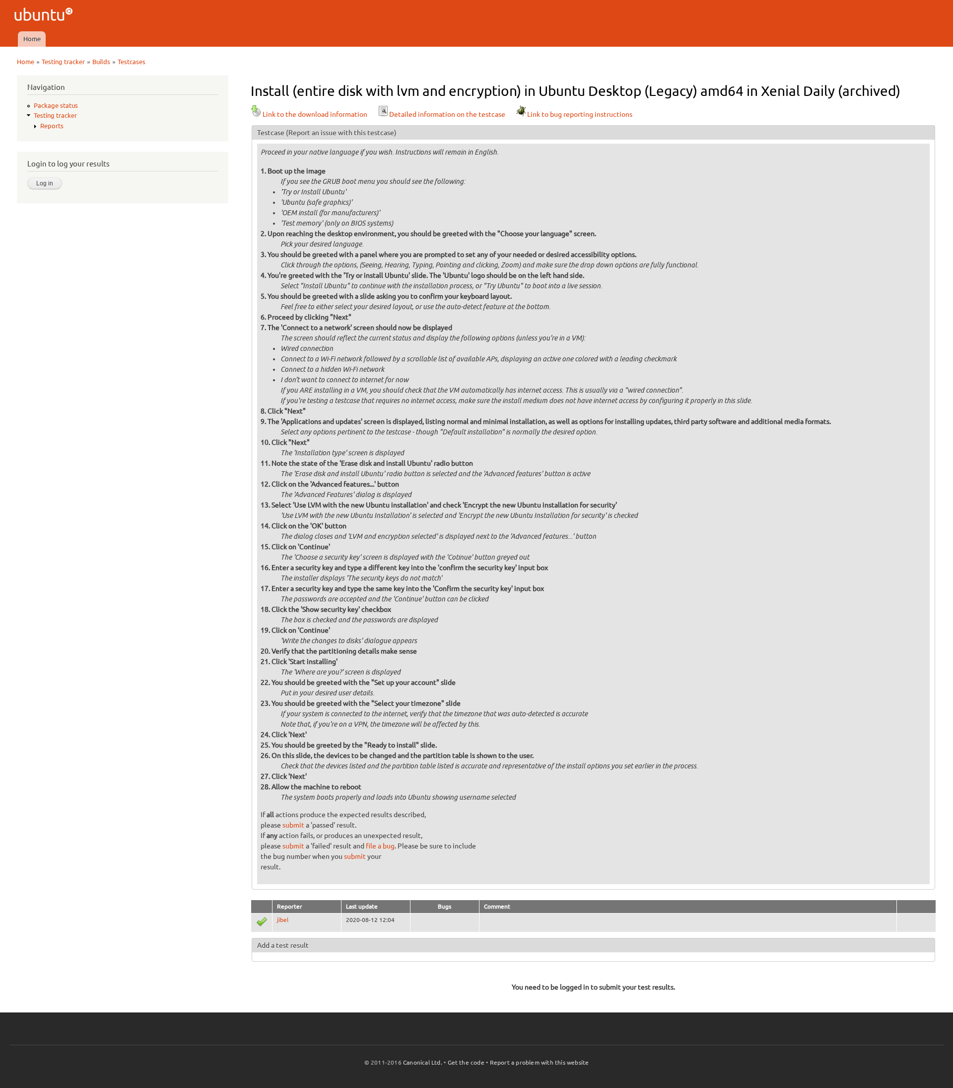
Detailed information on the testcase (447, 114)
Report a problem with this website (539, 1062)
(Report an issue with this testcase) (341, 133)
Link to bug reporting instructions (579, 114)
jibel (282, 920)
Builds (101, 61)
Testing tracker (63, 61)
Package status (56, 105)
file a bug (380, 846)
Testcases (131, 61)
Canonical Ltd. (422, 1062)
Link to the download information (315, 114)
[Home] (44, 15)
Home (32, 38)
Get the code (466, 1062)
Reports (52, 125)
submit (293, 825)
